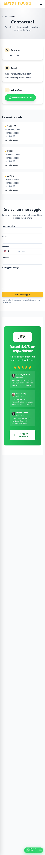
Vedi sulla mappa (11, 140)
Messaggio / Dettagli (10, 267)
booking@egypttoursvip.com (18, 77)
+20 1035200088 (12, 55)
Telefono (5, 246)
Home (4, 16)
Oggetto (5, 257)
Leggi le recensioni (24, 435)
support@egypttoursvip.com (18, 73)
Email (4, 236)
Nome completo (8, 226)
